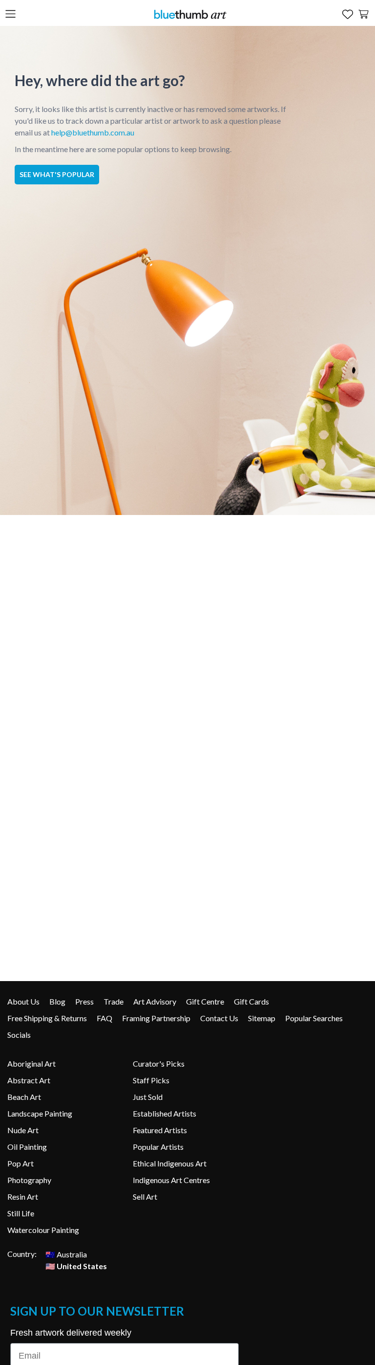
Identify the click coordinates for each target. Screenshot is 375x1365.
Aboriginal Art (31, 1063)
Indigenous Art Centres (171, 1180)
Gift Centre (205, 1001)
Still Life (20, 1213)
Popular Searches (314, 1018)
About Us (23, 1001)
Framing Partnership (156, 1018)
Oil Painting (27, 1146)
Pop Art (20, 1163)
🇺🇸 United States (76, 1265)
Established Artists (164, 1113)
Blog (57, 1001)
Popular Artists (158, 1146)
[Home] (190, 14)
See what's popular (57, 174)
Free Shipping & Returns (47, 1018)
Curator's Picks (159, 1063)
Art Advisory (154, 1001)
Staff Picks (151, 1080)
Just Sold (148, 1096)
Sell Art (145, 1196)
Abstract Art (28, 1080)
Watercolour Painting (43, 1229)
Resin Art (22, 1196)
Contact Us (219, 1018)
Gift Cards (251, 1001)
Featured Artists (160, 1130)
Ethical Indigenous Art (170, 1163)
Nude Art (23, 1130)
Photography (29, 1180)
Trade (114, 1001)
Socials (19, 1034)
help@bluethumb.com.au (92, 132)
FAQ (104, 1018)
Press (84, 1001)
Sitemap (261, 1018)
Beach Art (24, 1096)
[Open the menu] (10, 14)
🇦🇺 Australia (66, 1253)
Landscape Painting (39, 1113)
